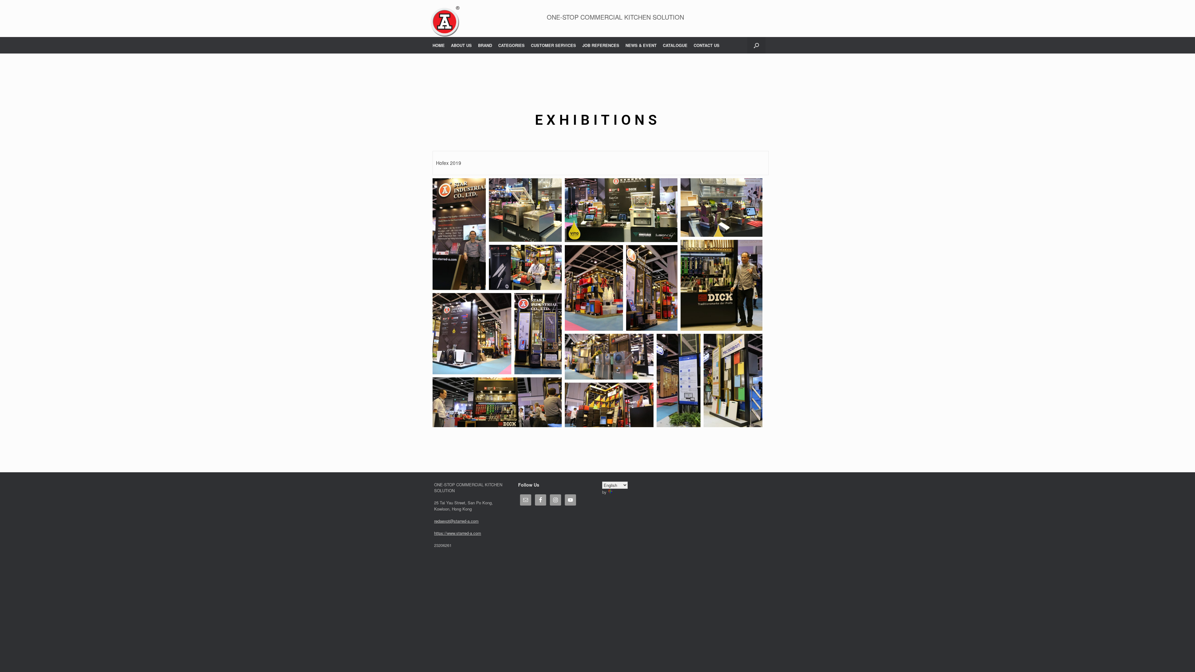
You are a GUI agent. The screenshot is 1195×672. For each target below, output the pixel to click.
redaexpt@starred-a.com (456, 521)
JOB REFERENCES (600, 45)
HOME (439, 45)
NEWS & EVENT (641, 45)
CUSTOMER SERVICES (553, 45)
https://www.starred (451, 533)
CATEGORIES (511, 45)
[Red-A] (444, 21)
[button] (756, 45)
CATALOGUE (675, 45)
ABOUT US (461, 45)
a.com (475, 533)
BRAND (485, 45)
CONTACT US (706, 45)
